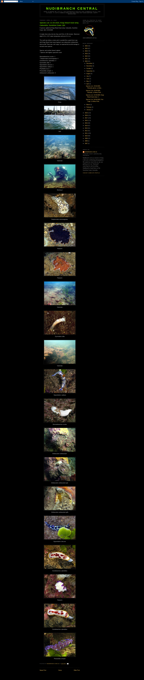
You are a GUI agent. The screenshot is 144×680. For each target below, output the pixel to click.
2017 (86, 118)
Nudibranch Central (72, 8)
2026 (86, 46)
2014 (86, 125)
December (89, 63)
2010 (86, 136)
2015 (86, 123)
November (89, 66)
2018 (86, 115)
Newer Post (43, 670)
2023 (86, 53)
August (88, 73)
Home (60, 670)
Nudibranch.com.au (91, 151)
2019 (86, 113)
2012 (86, 130)
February (89, 107)
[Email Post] (67, 663)
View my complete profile (91, 172)
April (87, 84)
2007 (86, 143)
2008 (86, 141)
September (89, 71)
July (87, 76)
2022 (86, 56)
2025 (86, 48)
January (88, 109)
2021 (86, 58)
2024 (86, 51)
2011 (86, 133)
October (88, 68)
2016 (86, 120)
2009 (86, 138)
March (88, 104)
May (87, 81)
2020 (86, 61)
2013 (86, 128)
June (88, 78)
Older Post (77, 670)
